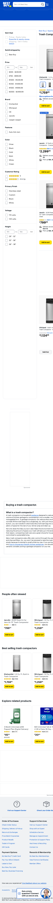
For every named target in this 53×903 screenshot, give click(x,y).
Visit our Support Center (39, 825)
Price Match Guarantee (10, 836)
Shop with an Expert (37, 829)
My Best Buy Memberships (39, 856)
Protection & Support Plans (40, 840)
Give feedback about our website (34, 883)
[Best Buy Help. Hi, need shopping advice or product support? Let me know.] (46, 893)
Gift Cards (5, 847)
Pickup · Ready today (17, 37)
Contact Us (34, 847)
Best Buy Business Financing (12, 871)
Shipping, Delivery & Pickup (12, 829)
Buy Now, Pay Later (9, 867)
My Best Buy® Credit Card (11, 856)
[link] (10, 625)
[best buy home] (7, 4)
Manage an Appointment (39, 836)
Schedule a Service (37, 832)
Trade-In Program (8, 843)
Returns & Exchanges (10, 832)
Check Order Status (9, 825)
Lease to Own (7, 863)
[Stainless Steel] (43, 85)
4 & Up (23, 179)
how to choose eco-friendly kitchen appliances (26, 544)
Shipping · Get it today (18, 41)
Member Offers (35, 863)
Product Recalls (7, 840)
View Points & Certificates (39, 860)
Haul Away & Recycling (38, 843)
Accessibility (6, 890)
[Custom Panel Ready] (50, 85)
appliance (34, 515)
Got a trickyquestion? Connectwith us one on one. (29, 893)
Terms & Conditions (15, 891)
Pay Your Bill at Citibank (10, 860)
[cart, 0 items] (47, 4)
